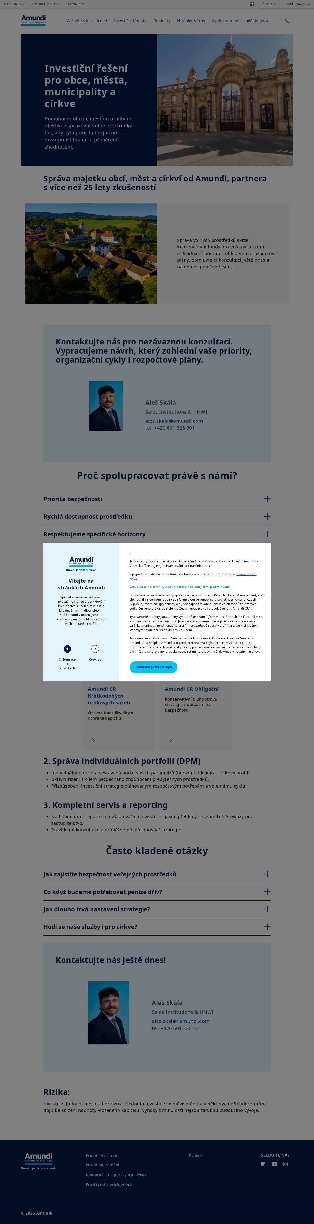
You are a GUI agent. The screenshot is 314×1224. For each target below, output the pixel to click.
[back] (300, 636)
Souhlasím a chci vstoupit (153, 667)
